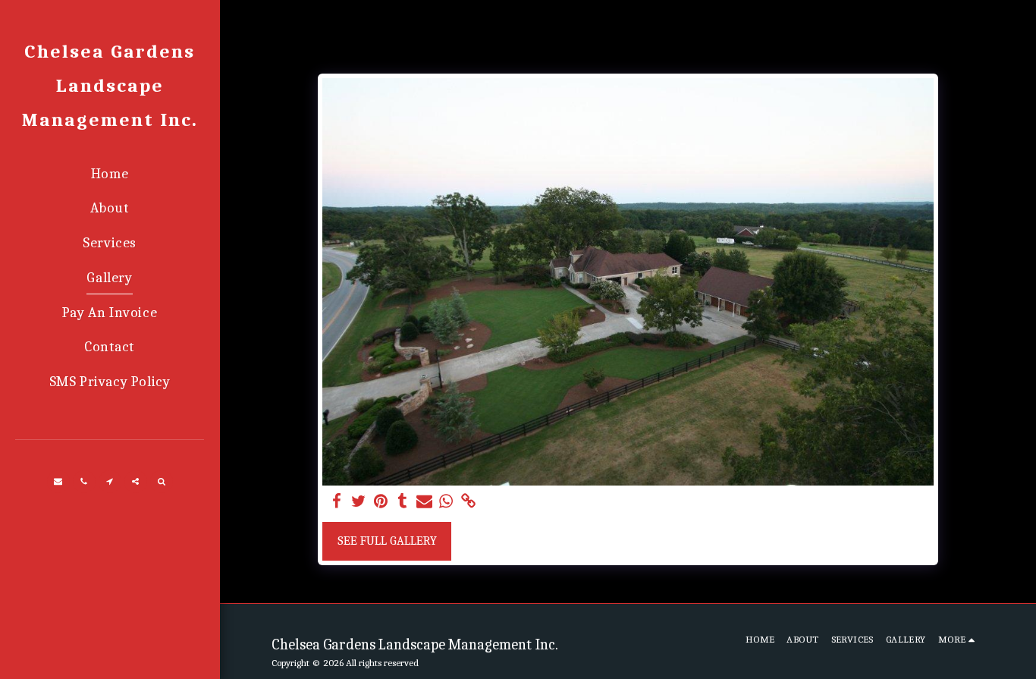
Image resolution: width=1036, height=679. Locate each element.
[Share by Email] (424, 502)
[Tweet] (359, 502)
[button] (58, 481)
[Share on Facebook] (337, 502)
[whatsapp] (446, 502)
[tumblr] (402, 502)
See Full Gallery (387, 540)
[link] (468, 502)
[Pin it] (380, 502)
